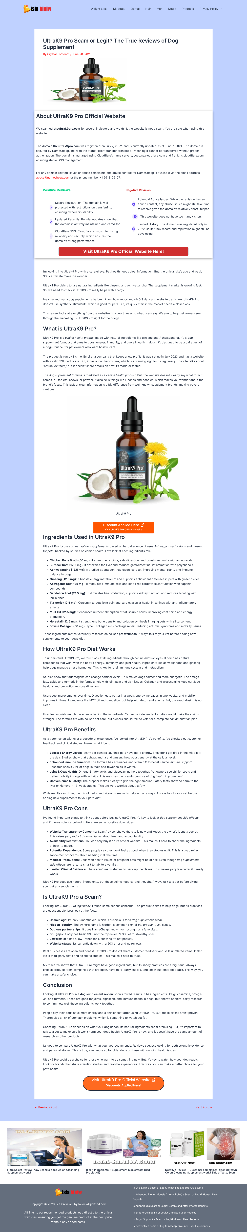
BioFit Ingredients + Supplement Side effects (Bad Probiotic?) (118, 1171)
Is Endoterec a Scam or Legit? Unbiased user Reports (164, 1212)
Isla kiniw (62, 1204)
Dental (135, 8)
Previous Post (46, 1107)
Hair (148, 8)
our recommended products (58, 1212)
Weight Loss (99, 8)
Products (188, 8)
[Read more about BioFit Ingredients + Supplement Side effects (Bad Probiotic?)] (123, 1146)
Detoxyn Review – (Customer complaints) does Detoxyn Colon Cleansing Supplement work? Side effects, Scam (201, 1171)
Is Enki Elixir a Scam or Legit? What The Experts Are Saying (168, 1187)
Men (159, 8)
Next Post (203, 1107)
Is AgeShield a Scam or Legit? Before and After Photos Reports (170, 1205)
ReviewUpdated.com (92, 1204)
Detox (172, 8)
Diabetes (119, 8)
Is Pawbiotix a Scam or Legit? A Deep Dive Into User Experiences (171, 1226)
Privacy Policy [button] (209, 8)
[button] (219, 8)
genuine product (78, 1217)
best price (105, 1217)
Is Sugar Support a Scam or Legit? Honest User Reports (166, 1219)
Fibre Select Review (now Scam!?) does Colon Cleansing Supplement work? (43, 1171)
